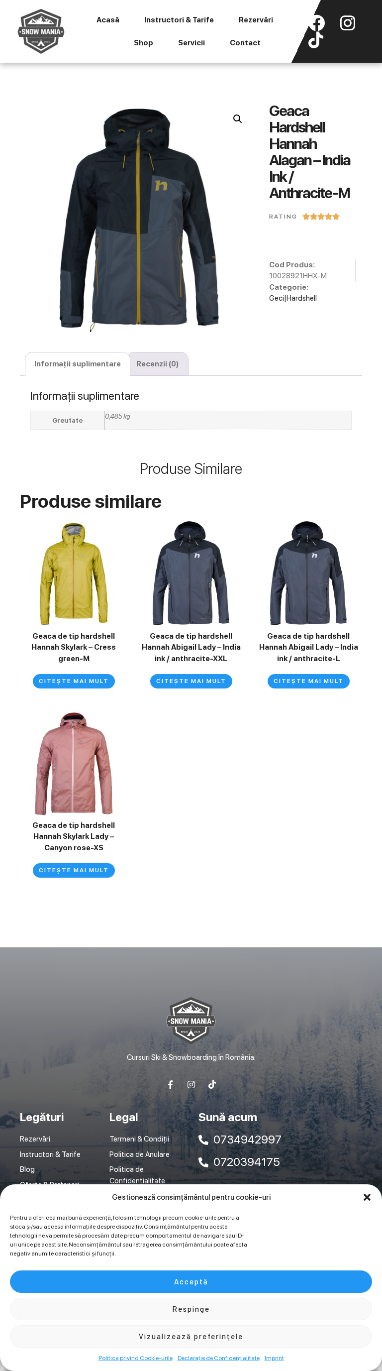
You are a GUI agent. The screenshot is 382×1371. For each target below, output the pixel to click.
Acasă (107, 19)
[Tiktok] (212, 1084)
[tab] (77, 364)
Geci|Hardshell (293, 298)
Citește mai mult (74, 681)
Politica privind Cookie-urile (135, 1358)
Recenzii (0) (157, 363)
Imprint (274, 1358)
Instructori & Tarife (179, 19)
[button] (367, 1197)
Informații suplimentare (77, 363)
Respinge (191, 1308)
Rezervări (256, 19)
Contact (245, 42)
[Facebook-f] (170, 1084)
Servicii (191, 42)
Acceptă (191, 1281)
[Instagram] (191, 1084)
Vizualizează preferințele (191, 1336)
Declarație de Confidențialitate (219, 1358)
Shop (143, 42)
